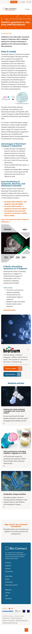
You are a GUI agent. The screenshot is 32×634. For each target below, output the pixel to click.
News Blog (8, 576)
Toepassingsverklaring (9, 623)
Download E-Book (9, 310)
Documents (9, 571)
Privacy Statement (16, 618)
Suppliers (8, 565)
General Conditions (8, 620)
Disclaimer (5, 618)
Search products (10, 374)
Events (7, 579)
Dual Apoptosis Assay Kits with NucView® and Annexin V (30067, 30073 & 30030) (15, 213)
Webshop (14, 2)
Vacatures (8, 598)
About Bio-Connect (11, 585)
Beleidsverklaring (21, 620)
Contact (7, 593)
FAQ (6, 595)
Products (8, 563)
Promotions (9, 582)
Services (7, 568)
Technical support (10, 368)
